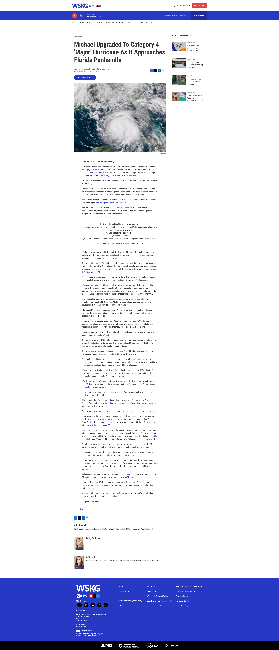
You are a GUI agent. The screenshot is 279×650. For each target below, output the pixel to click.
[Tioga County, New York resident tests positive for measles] (179, 96)
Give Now (200, 6)
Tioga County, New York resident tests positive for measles (195, 98)
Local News (191, 42)
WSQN (85, 636)
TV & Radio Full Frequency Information (189, 586)
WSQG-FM (93, 634)
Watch (89, 23)
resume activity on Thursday (123, 477)
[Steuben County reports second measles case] (179, 46)
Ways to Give (124, 23)
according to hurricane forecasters (111, 203)
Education (99, 23)
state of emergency (112, 403)
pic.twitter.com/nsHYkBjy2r (145, 239)
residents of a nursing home (94, 387)
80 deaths (90, 384)
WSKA (96, 636)
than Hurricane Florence (92, 172)
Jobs (120, 606)
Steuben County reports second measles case (193, 48)
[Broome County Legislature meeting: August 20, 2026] (179, 63)
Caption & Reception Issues (185, 591)
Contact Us (151, 586)
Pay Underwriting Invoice (184, 606)
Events (135, 23)
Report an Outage (182, 596)
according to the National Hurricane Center (118, 175)
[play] (74, 16)
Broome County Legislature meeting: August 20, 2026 (195, 64)
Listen (81, 23)
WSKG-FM (79, 634)
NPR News (78, 36)
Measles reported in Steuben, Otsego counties (195, 81)
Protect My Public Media (155, 606)
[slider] (84, 16)
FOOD (114, 23)
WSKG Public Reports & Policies (157, 596)
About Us (122, 586)
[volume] (81, 15)
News (74, 23)
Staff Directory (152, 591)
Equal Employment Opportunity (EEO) (160, 601)
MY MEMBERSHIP (184, 6)
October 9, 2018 (136, 243)
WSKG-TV (91, 636)
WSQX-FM (86, 634)
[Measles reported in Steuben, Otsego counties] (179, 80)
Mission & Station (124, 591)
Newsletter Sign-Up (182, 601)
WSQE (98, 634)
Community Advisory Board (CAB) (130, 601)
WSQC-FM (79, 636)
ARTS (108, 23)
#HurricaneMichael (106, 224)
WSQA (103, 634)
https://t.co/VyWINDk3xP (122, 239)
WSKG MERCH (146, 23)
